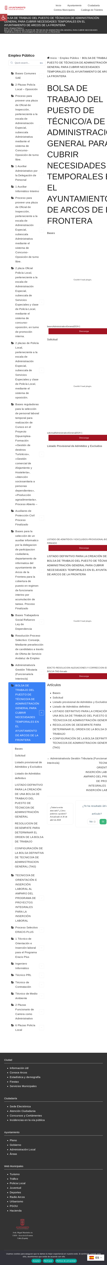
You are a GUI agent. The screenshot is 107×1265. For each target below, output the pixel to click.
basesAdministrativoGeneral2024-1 (63, 326)
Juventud (15, 1187)
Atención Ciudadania (23, 1111)
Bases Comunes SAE (25, 75)
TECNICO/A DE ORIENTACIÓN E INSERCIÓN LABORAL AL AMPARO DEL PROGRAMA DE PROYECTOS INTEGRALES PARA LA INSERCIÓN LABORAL (26, 898)
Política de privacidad (75, 1256)
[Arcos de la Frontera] (23, 1219)
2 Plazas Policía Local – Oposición (26, 87)
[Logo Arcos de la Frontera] (15, 6)
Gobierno (15, 1144)
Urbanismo (16, 1201)
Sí (103, 821)
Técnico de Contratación (23, 984)
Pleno (13, 1140)
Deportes (15, 1192)
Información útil (19, 1068)
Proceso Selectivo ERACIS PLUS (26, 930)
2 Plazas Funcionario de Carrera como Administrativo (24, 1011)
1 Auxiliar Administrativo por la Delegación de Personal (26, 173)
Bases (19, 748)
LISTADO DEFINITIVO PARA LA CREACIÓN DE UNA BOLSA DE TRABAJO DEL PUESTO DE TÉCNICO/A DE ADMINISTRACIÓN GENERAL (29, 800)
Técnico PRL (23, 975)
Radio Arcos (17, 1197)
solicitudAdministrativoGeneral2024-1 (64, 433)
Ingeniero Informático (22, 966)
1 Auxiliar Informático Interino (27, 189)
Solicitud (20, 755)
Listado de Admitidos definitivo (28, 776)
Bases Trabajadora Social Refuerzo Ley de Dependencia (27, 622)
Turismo (15, 1174)
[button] (3, 17)
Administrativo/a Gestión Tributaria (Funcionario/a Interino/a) (26, 672)
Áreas (13, 1153)
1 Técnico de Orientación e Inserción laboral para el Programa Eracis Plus (26, 947)
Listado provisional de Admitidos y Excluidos (28, 764)
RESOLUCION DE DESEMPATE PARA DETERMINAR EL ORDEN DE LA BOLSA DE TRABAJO (29, 832)
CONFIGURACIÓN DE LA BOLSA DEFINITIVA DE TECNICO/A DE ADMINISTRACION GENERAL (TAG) (29, 857)
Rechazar (48, 1261)
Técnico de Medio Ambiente (26, 996)
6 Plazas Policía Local (25, 1027)
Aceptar (36, 1261)
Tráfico (14, 1178)
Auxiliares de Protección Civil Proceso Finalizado (25, 517)
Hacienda (16, 1210)
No (92, 821)
